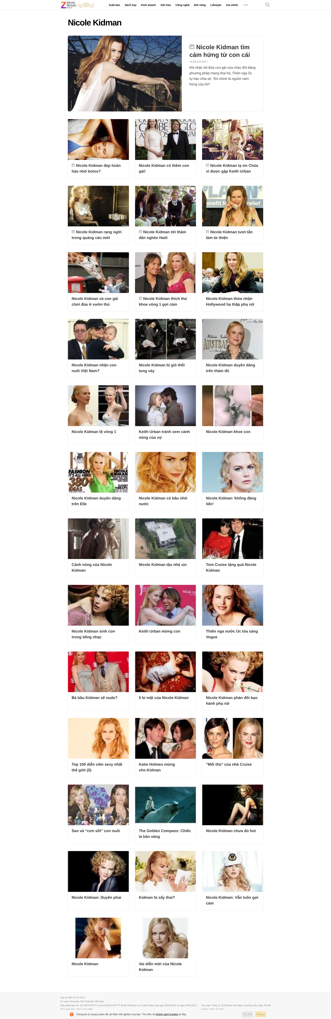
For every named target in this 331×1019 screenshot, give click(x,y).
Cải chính (232, 5)
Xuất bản (114, 5)
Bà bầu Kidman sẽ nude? (94, 698)
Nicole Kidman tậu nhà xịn (163, 565)
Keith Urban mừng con (159, 631)
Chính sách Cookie (167, 1014)
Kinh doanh (148, 5)
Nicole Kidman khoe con (228, 432)
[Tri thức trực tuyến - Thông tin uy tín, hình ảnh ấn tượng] (77, 5)
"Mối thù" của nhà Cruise (229, 764)
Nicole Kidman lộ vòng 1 (94, 432)
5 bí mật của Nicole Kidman (164, 698)
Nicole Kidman (85, 964)
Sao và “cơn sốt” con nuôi (96, 831)
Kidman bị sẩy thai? (157, 897)
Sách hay (130, 5)
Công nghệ (182, 5)
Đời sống (200, 5)
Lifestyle (215, 5)
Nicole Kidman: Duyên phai (96, 897)
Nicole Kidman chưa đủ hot (231, 831)
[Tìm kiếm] (267, 5)
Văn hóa (165, 5)
